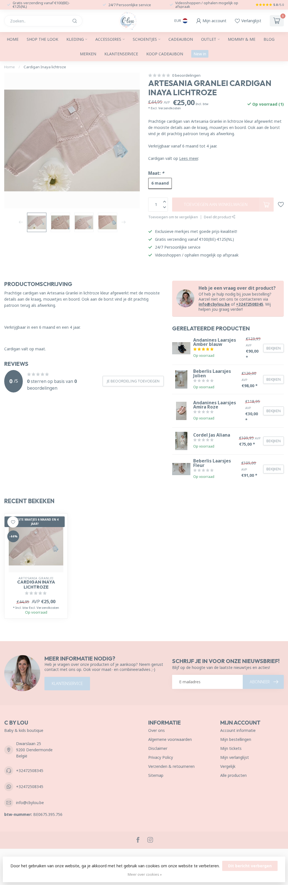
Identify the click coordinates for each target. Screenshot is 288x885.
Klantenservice (121, 53)
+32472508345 (249, 304)
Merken (88, 53)
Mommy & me (241, 39)
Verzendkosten (169, 108)
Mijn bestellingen (235, 739)
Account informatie (238, 730)
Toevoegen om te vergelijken (173, 217)
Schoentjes (145, 39)
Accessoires (108, 39)
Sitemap (155, 775)
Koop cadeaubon (164, 53)
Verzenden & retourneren (171, 766)
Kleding (75, 39)
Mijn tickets (231, 748)
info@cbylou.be (214, 304)
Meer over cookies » (145, 874)
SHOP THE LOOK (42, 39)
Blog (269, 39)
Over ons (156, 730)
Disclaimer (157, 748)
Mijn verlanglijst (234, 757)
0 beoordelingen (186, 75)
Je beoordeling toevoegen (133, 381)
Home (13, 39)
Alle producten (233, 775)
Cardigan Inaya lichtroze (45, 66)
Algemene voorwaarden (170, 739)
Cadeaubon (180, 39)
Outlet (208, 39)
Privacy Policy (160, 757)
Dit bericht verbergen (250, 865)
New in (200, 53)
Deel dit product (218, 217)
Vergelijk (227, 766)
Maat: (156, 173)
